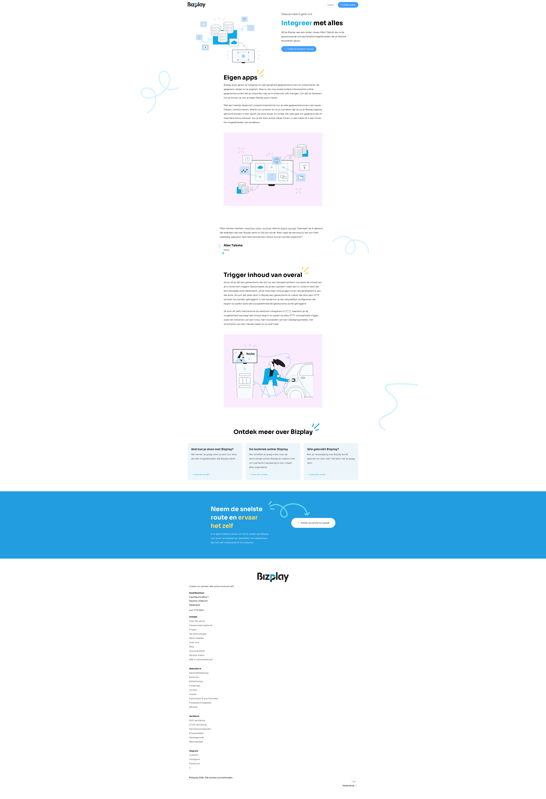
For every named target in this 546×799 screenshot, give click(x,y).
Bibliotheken (196, 681)
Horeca (193, 690)
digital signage (288, 228)
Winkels (193, 707)
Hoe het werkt (197, 621)
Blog (191, 646)
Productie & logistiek (200, 702)
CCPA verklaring (198, 724)
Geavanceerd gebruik (200, 625)
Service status (196, 655)
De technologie (197, 633)
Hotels (193, 694)
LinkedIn (193, 755)
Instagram (194, 759)
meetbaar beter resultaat (258, 228)
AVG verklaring (197, 720)
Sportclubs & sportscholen (203, 698)
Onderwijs (194, 685)
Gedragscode (196, 737)
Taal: (353, 781)
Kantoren (194, 677)
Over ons (194, 642)
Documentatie (197, 651)
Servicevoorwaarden (200, 729)
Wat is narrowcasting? (201, 659)
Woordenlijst (196, 741)
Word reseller (196, 638)
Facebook (194, 763)
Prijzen (193, 629)
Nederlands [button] (349, 785)
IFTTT (288, 311)
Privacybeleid (196, 733)
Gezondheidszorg (198, 672)
